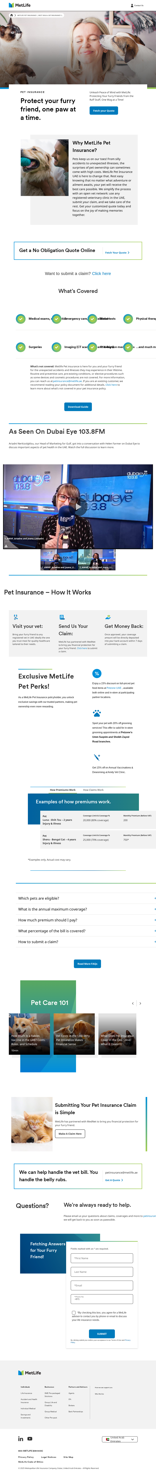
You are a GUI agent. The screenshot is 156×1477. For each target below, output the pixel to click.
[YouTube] (29, 1439)
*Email (78, 1285)
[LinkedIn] (20, 1439)
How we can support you (103, 1388)
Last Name (80, 1272)
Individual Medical (28, 1409)
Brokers (71, 1406)
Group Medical (51, 1412)
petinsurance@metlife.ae (67, 381)
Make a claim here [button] (70, 1133)
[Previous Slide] (132, 1003)
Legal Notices (48, 1457)
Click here (101, 273)
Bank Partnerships (76, 1412)
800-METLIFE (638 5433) (30, 1451)
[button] (120, 1439)
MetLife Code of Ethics (30, 1462)
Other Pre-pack (51, 1418)
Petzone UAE (114, 688)
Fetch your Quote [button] (103, 110)
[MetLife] (29, 1374)
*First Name (81, 1258)
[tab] (63, 790)
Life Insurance (26, 1393)
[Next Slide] (140, 1003)
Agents (71, 1393)
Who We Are (99, 1394)
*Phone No (79, 1296)
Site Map (68, 1457)
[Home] (11, 15)
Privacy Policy (26, 1457)
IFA (70, 1399)
